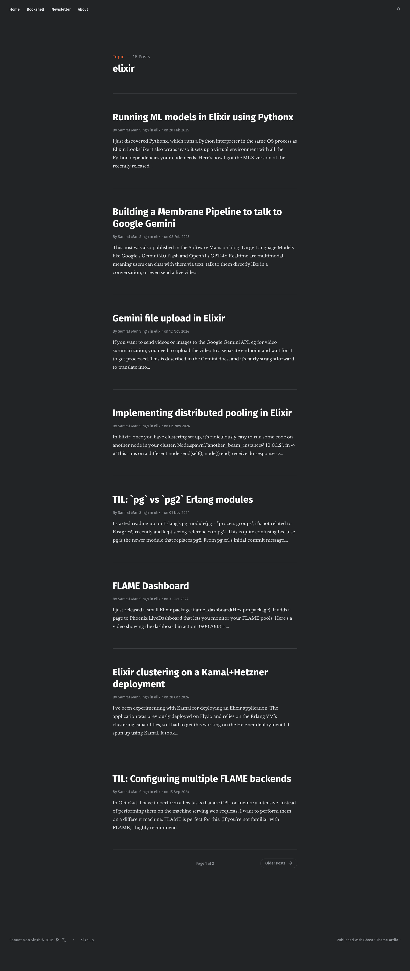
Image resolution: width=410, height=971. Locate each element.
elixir (158, 130)
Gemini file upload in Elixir (168, 318)
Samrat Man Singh (133, 130)
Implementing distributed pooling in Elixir (202, 413)
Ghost (368, 940)
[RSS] (58, 940)
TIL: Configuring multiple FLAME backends (201, 779)
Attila (393, 940)
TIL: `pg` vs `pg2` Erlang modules (182, 499)
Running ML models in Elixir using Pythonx (202, 117)
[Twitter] (64, 940)
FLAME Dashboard (150, 586)
